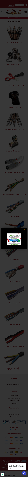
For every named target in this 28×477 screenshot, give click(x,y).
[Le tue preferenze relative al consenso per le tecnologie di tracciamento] (2, 474)
